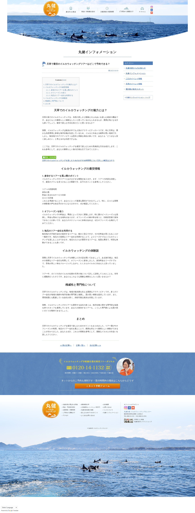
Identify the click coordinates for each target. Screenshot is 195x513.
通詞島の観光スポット (135, 89)
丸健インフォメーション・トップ (138, 97)
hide (64, 80)
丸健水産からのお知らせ (136, 68)
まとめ (46, 104)
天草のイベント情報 (134, 84)
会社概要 (106, 404)
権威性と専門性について (53, 101)
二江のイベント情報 (134, 79)
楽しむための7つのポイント (89, 412)
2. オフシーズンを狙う (56, 93)
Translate (15, 510)
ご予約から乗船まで (126, 9)
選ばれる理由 (71, 9)
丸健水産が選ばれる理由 (70, 404)
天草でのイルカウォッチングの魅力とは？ (60, 84)
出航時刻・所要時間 (107, 9)
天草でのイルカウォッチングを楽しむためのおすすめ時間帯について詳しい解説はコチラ (78, 160)
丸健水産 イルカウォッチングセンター (137, 411)
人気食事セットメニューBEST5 (90, 407)
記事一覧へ (80, 345)
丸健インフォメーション (136, 73)
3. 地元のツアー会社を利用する (59, 95)
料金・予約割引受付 (88, 9)
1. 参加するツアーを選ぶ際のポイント (62, 90)
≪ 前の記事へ (65, 345)
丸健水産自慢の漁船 (87, 410)
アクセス (142, 9)
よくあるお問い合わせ (88, 415)
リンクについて (108, 410)
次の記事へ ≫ (95, 345)
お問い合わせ (107, 407)
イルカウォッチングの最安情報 (56, 87)
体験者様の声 (85, 404)
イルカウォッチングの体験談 (55, 98)
